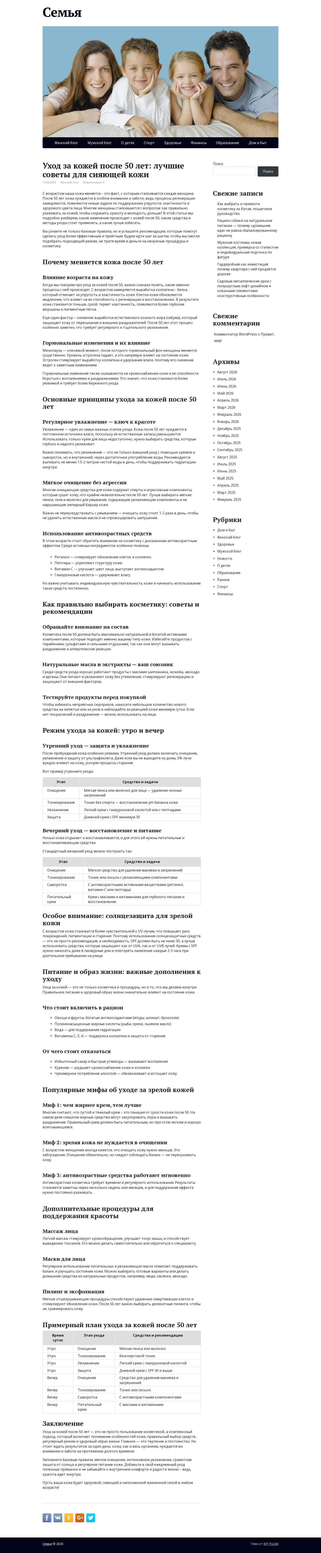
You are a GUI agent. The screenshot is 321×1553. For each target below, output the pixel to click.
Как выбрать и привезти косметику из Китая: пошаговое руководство (244, 208)
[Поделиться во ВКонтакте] (58, 1517)
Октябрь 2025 (229, 442)
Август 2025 (227, 457)
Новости (224, 558)
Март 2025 (226, 492)
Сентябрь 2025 (229, 449)
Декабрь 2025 (229, 428)
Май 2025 (225, 478)
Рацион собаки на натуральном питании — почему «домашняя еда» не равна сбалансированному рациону (247, 228)
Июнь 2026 (226, 386)
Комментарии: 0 (93, 182)
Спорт (149, 142)
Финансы (198, 142)
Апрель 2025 (228, 485)
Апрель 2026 (228, 400)
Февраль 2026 (229, 414)
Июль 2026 (226, 379)
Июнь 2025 (226, 471)
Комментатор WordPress (235, 334)
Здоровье (172, 142)
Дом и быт (258, 142)
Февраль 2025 (229, 499)
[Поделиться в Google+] (79, 1517)
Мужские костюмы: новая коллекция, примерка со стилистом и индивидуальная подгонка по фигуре (247, 249)
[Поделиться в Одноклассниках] (68, 1517)
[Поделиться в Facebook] (47, 1517)
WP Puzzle (271, 1544)
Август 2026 (227, 372)
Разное (223, 579)
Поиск (218, 163)
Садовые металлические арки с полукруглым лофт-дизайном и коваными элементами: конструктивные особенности (244, 288)
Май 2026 (225, 393)
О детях (127, 142)
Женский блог (66, 142)
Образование (227, 142)
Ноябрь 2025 (228, 435)
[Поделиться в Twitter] (90, 1517)
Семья (62, 12)
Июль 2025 (226, 464)
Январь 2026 (228, 421)
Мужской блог (100, 142)
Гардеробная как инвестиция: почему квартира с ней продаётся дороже (246, 269)
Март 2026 (226, 407)
